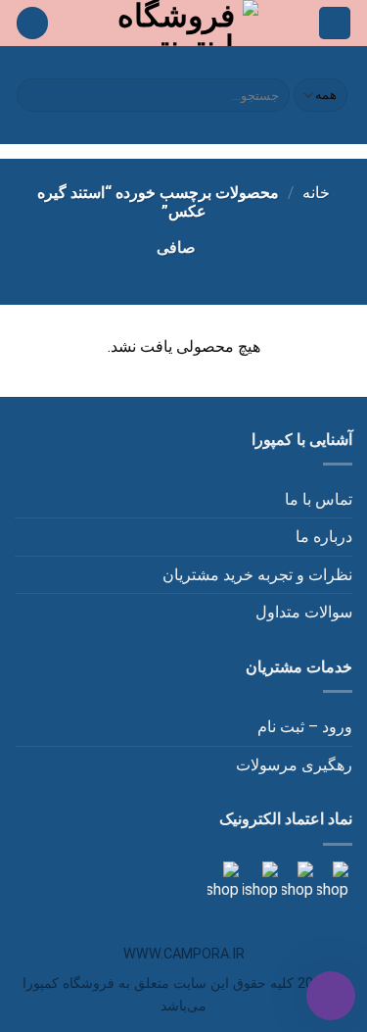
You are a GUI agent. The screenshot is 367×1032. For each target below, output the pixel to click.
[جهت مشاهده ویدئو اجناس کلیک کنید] (258, 880)
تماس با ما (318, 499)
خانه (316, 192)
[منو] (334, 23)
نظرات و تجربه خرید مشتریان (257, 574)
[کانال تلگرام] (295, 880)
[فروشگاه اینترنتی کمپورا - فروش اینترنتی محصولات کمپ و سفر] (183, 23)
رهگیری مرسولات (294, 765)
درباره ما (324, 536)
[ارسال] (35, 95)
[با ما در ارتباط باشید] (223, 880)
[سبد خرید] (32, 23)
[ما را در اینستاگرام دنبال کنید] (330, 880)
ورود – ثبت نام (304, 726)
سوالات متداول (303, 612)
